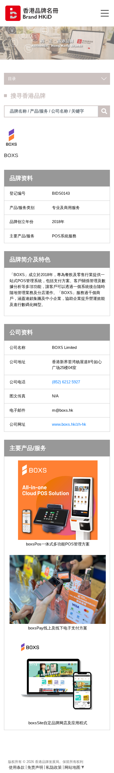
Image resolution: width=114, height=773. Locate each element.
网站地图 (72, 767)
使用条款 (17, 767)
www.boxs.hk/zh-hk (69, 424)
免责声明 (35, 767)
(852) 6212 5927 (66, 382)
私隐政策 (54, 767)
